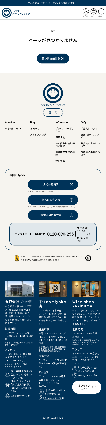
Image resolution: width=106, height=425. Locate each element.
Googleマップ (21, 395)
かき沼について (13, 128)
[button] (101, 12)
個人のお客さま (51, 200)
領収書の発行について (90, 153)
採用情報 (60, 161)
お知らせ (35, 128)
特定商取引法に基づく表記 (65, 144)
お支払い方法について (90, 144)
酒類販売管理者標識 (65, 153)
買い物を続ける (51, 58)
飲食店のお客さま (51, 215)
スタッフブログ (38, 135)
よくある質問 (51, 184)
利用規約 (60, 137)
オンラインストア (84, 389)
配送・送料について (90, 136)
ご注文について (89, 128)
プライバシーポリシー (64, 129)
